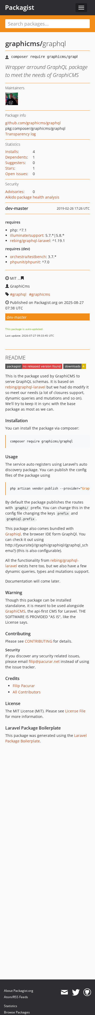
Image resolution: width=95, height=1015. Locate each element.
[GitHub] (87, 992)
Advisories (14, 191)
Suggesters (15, 162)
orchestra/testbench (28, 256)
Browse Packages (17, 1012)
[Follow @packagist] (76, 992)
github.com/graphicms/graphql (33, 122)
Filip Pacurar (24, 685)
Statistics (10, 1006)
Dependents (16, 157)
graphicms (40, 294)
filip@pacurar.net (44, 661)
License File (75, 710)
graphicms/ (23, 43)
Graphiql (13, 533)
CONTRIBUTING (38, 641)
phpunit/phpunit (25, 261)
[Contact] (64, 992)
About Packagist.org (18, 990)
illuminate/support (26, 235)
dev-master (17, 317)
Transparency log (20, 133)
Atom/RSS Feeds (16, 997)
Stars (9, 168)
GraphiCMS (15, 611)
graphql (19, 294)
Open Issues (16, 173)
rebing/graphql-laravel (30, 240)
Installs (11, 151)
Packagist (19, 7)
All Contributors (27, 691)
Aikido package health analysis (32, 197)
